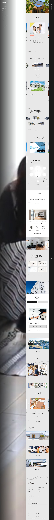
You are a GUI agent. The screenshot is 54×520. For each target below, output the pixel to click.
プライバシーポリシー (31, 499)
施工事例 (3, 10)
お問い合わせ (40, 496)
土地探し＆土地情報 (31, 496)
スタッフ (39, 489)
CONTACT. (51, 508)
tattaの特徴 (4, 8)
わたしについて (4, 6)
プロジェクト (4, 14)
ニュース (39, 493)
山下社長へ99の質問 (41, 487)
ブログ (39, 491)
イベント (3, 12)
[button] (28, 28)
